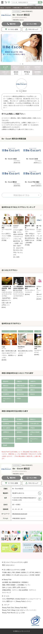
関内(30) (5, 386)
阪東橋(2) (19, 432)
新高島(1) (19, 438)
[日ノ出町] (16, 257)
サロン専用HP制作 (8, 599)
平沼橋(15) (20, 419)
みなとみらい (10, 565)
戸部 (13, 572)
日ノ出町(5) (6, 428)
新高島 (23, 572)
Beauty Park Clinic (8, 607)
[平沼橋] (4, 240)
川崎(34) (19, 381)
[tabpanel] (21, 48)
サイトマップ (6, 592)
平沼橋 (4, 572)
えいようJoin (20, 613)
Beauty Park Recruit (8, 613)
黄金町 (5, 445)
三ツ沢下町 (30, 572)
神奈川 (37, 572)
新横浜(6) (19, 390)
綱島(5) (32, 390)
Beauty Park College (8, 610)
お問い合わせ (21, 587)
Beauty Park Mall (20, 607)
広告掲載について (23, 585)
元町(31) (32, 381)
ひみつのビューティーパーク (26, 610)
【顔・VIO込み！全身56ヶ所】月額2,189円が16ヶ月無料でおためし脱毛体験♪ (30, 238)
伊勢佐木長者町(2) (35, 433)
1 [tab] (20, 64)
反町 (3, 575)
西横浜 (8, 575)
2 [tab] (23, 64)
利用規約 (25, 582)
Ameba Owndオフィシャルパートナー (27, 599)
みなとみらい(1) (7, 399)
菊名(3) (32, 394)
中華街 (19, 398)
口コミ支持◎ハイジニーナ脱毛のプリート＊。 (6, 236)
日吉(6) (5, 390)
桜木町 (38, 575)
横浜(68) (5, 381)
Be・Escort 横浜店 (17, 488)
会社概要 (5, 582)
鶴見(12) (32, 386)
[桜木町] (4, 360)
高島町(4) (19, 428)
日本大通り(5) (34, 423)
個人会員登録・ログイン (27, 590)
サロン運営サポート (8, 601)
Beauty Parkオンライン (23, 601)
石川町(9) (6, 423)
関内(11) (32, 419)
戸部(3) (32, 428)
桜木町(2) (6, 438)
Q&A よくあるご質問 (9, 587)
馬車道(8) (19, 423)
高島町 (18, 572)
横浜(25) (5, 419)
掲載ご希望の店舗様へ (9, 585)
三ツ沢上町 (15, 575)
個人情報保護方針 (15, 582)
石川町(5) (6, 394)
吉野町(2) (6, 432)
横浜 (3, 565)
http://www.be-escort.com (19, 514)
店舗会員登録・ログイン (10, 590)
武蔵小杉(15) (20, 386)
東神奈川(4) (20, 394)
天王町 (32, 575)
